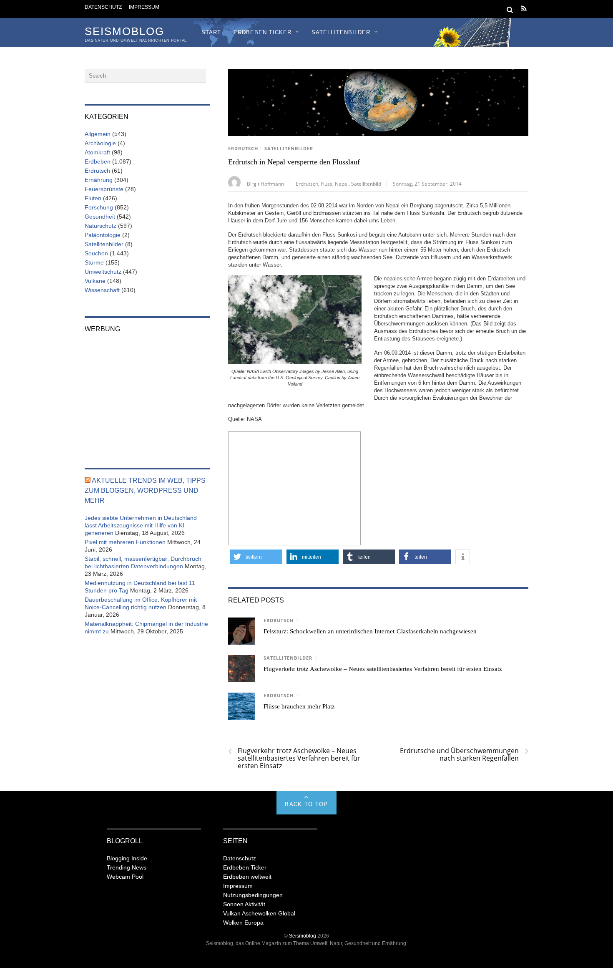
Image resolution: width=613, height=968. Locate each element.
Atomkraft (97, 152)
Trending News (126, 867)
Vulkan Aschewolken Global (259, 913)
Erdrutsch (243, 148)
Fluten (93, 198)
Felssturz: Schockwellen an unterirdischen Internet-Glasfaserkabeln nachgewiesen (370, 631)
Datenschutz (103, 7)
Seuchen (96, 253)
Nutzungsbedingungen (253, 895)
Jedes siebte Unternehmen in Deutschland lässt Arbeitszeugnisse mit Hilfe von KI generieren (141, 525)
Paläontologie (103, 235)
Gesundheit (100, 216)
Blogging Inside (127, 858)
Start (211, 32)
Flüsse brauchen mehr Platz (299, 706)
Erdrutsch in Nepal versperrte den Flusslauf (294, 162)
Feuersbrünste (104, 189)
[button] (256, 557)
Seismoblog (302, 935)
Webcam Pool (125, 876)
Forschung (99, 207)
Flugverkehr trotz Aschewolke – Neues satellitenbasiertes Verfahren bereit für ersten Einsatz (383, 669)
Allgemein (98, 134)
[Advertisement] (294, 487)
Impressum (144, 7)
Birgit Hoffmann (265, 183)
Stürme (94, 262)
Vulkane (95, 280)
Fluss (326, 183)
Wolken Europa (243, 922)
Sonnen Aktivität (244, 904)
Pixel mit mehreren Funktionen (125, 542)
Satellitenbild (366, 183)
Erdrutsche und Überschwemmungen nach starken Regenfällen (464, 754)
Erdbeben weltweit (247, 876)
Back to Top (306, 804)
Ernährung (99, 179)
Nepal (342, 183)
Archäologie (100, 143)
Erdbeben (98, 161)
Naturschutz (100, 225)
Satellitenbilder (341, 32)
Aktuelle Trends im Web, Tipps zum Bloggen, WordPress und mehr (145, 490)
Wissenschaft (102, 290)
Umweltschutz (103, 271)
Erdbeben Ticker (262, 32)
